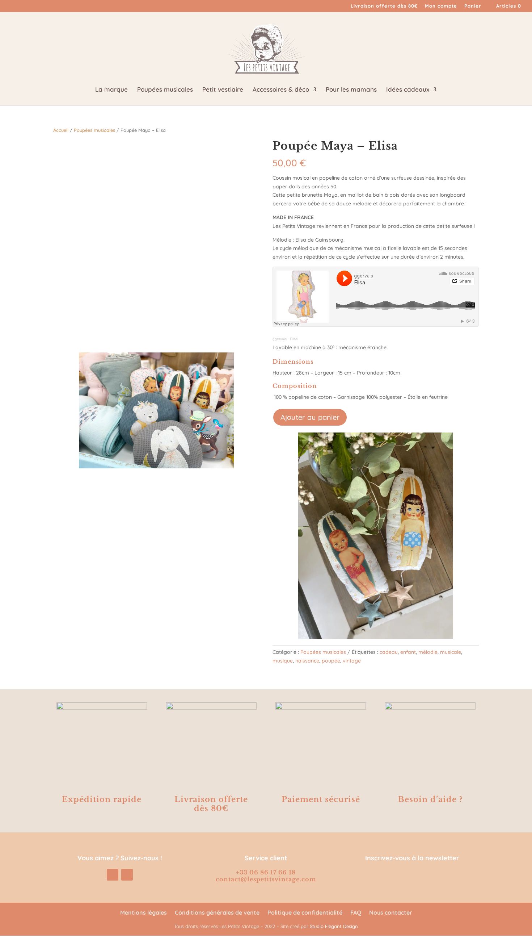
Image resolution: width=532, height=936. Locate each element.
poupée (331, 660)
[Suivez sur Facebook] (127, 875)
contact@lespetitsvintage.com (266, 879)
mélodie (428, 652)
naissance (307, 660)
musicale (450, 652)
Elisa (294, 339)
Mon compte (441, 6)
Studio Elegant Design (334, 926)
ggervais (280, 339)
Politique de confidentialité (304, 913)
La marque (111, 90)
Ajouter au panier (309, 417)
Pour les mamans (351, 90)
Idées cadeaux (407, 90)
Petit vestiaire (222, 90)
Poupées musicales (165, 90)
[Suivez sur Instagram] (112, 875)
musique (283, 660)
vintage (352, 660)
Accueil (60, 130)
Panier (472, 6)
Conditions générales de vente (217, 913)
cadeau (389, 652)
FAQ (355, 913)
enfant (408, 652)
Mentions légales (143, 913)
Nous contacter (390, 913)
